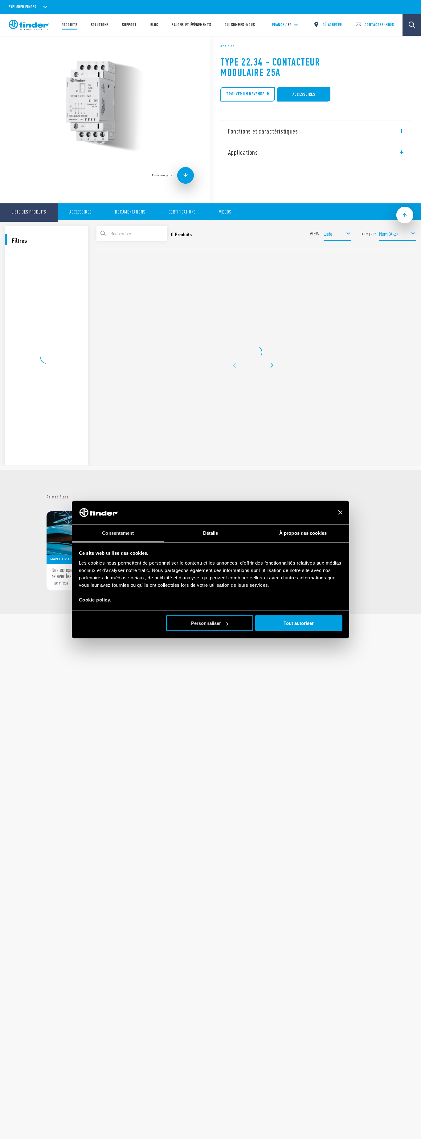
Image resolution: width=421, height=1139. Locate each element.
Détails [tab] (210, 532)
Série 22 (227, 46)
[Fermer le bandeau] (340, 512)
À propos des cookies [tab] (303, 532)
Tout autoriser (299, 623)
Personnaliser (206, 623)
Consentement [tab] (118, 532)
